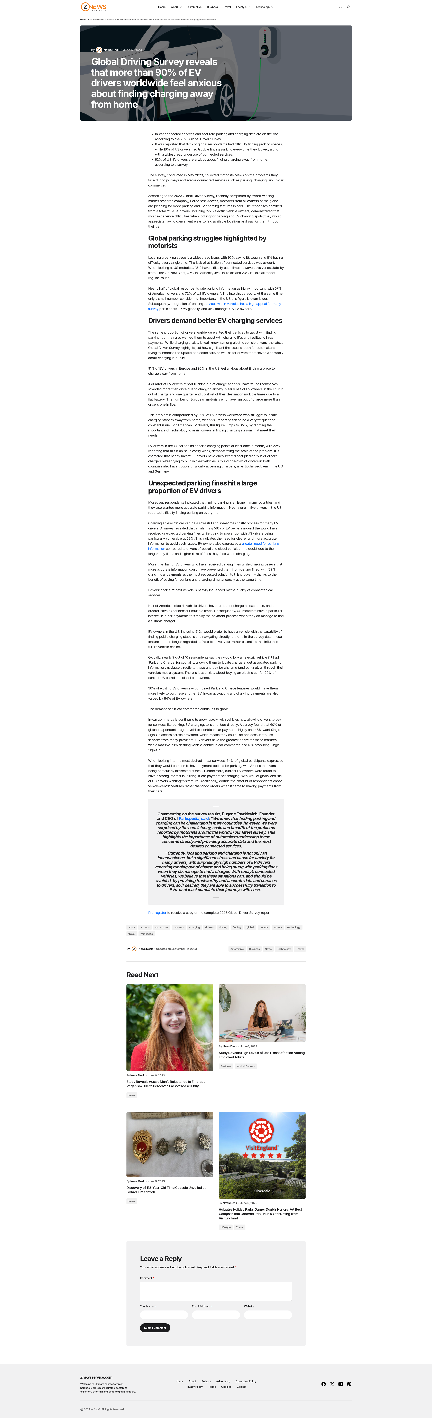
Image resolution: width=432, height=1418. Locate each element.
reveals (264, 927)
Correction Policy (245, 1381)
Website (249, 1306)
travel (131, 933)
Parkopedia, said (194, 818)
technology (293, 927)
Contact (241, 1386)
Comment (147, 1278)
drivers (209, 927)
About (192, 1381)
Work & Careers (246, 1066)
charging (194, 927)
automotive (161, 927)
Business (254, 949)
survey (278, 927)
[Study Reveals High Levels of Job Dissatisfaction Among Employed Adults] (262, 1013)
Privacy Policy (194, 1386)
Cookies (226, 1386)
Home (83, 19)
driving (223, 927)
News (268, 949)
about (131, 927)
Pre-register (157, 913)
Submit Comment (155, 1328)
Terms (212, 1386)
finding (237, 927)
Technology (284, 949)
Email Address (202, 1306)
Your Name (148, 1306)
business (179, 927)
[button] (340, 6)
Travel (300, 949)
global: (250, 927)
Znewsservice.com (96, 1377)
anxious (145, 927)
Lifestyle (226, 1227)
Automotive (237, 949)
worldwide (147, 933)
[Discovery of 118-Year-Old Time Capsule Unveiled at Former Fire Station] (169, 1144)
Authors (206, 1381)
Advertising (223, 1381)
